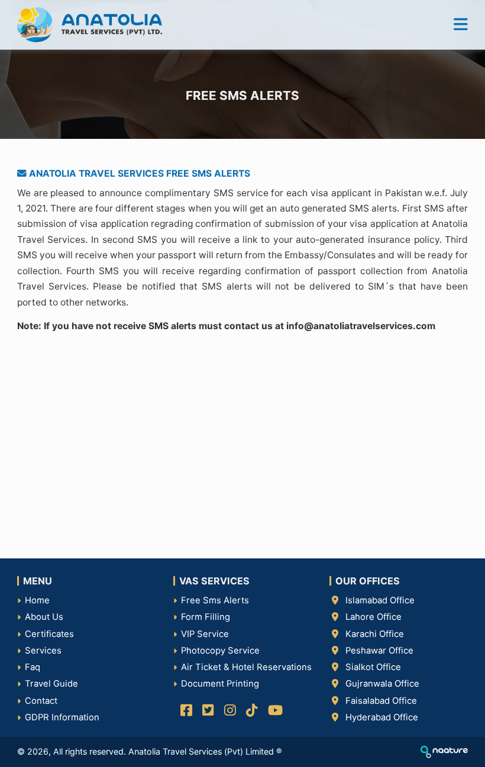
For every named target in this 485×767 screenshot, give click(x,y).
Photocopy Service (220, 650)
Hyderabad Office (381, 717)
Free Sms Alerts (215, 600)
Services (43, 650)
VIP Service (205, 634)
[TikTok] (250, 712)
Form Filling (205, 617)
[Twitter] (206, 712)
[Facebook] (184, 712)
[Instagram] (228, 712)
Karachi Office (374, 634)
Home (37, 600)
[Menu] (461, 25)
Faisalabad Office (381, 701)
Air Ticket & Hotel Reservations (246, 667)
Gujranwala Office (382, 683)
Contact (41, 701)
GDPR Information (62, 717)
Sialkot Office (373, 667)
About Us (44, 617)
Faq (32, 667)
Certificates (49, 634)
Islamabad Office (380, 600)
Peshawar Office (379, 650)
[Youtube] (273, 712)
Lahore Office (373, 617)
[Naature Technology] (444, 751)
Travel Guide (51, 683)
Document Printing (220, 683)
